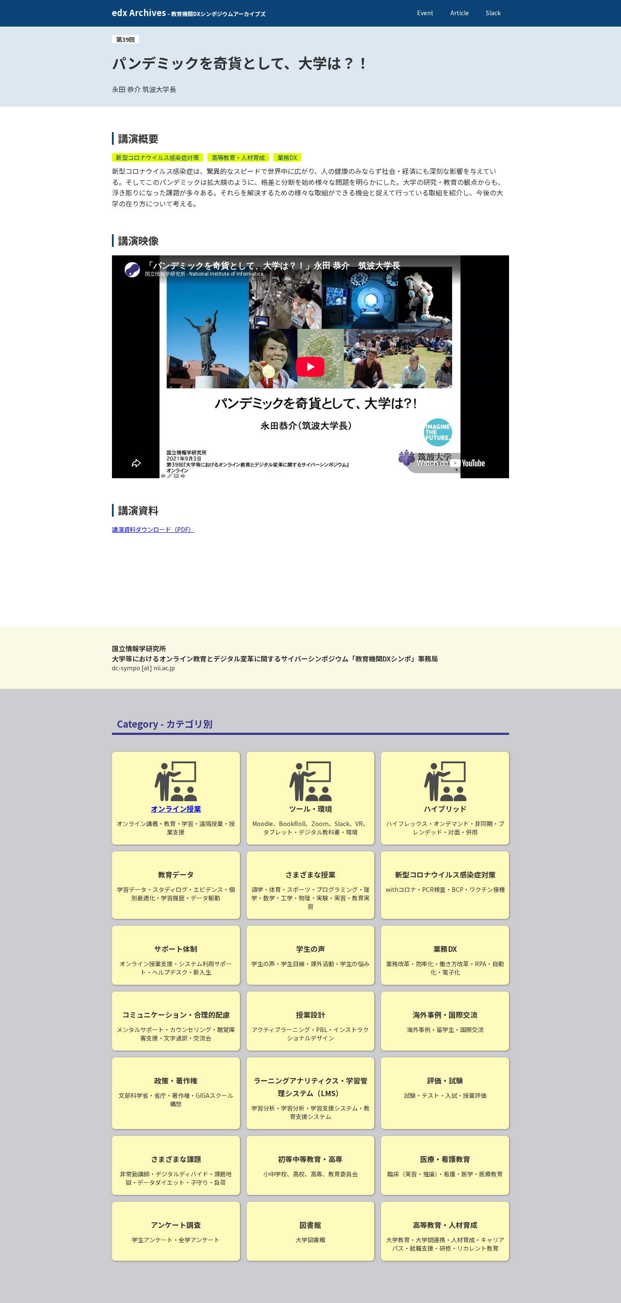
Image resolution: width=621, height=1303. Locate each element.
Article (459, 12)
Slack (493, 12)
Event (425, 12)
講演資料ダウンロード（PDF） (153, 529)
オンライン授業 (176, 808)
